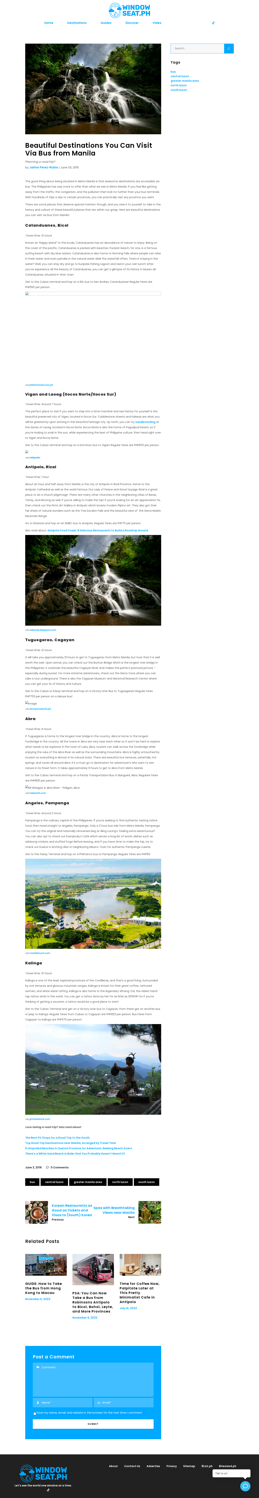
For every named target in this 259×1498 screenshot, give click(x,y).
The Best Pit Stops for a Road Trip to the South (57, 1138)
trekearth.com (37, 793)
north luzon (120, 1182)
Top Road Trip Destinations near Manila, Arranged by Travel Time (70, 1143)
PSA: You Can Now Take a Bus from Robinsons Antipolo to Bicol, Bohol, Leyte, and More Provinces (92, 1302)
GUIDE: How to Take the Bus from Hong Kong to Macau (43, 1288)
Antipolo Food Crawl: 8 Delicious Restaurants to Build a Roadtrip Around (97, 530)
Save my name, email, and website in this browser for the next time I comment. (90, 1412)
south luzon (146, 1182)
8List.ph (207, 1466)
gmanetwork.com (39, 1119)
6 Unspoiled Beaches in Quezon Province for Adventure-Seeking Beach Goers (78, 1148)
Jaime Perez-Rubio (43, 167)
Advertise (153, 1466)
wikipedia (34, 457)
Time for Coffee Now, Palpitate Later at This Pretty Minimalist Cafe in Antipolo (140, 1292)
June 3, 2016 (33, 1167)
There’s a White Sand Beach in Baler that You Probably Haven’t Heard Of (75, 1154)
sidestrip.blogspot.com (42, 630)
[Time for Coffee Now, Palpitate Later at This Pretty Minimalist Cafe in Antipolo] (140, 1265)
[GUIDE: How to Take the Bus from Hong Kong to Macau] (46, 1265)
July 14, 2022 (128, 1308)
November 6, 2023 (37, 1299)
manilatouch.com (39, 953)
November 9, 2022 (84, 1318)
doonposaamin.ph (40, 708)
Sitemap (189, 1466)
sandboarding (145, 422)
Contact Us (132, 1466)
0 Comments (59, 1167)
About (113, 1466)
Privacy (171, 1466)
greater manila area (88, 1182)
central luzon (54, 1182)
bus (32, 1182)
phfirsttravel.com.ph (41, 384)
